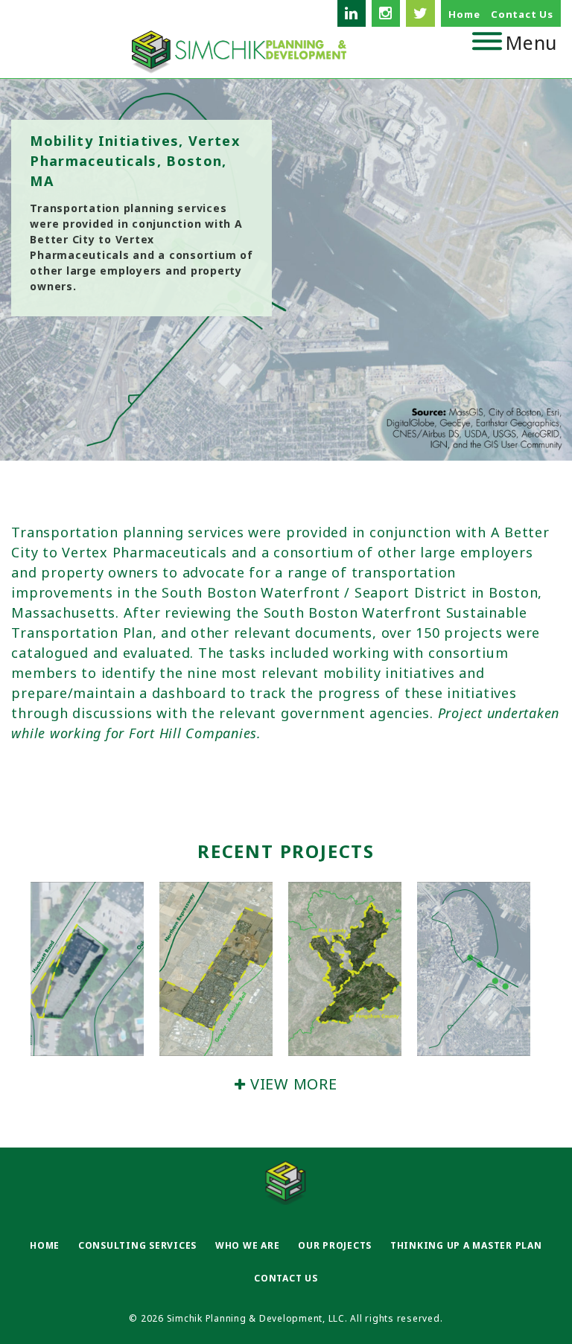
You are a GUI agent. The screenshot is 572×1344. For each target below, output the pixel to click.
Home (464, 14)
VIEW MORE (291, 1084)
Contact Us (522, 14)
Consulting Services (137, 1245)
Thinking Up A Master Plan (466, 1245)
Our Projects (335, 1245)
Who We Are (247, 1245)
